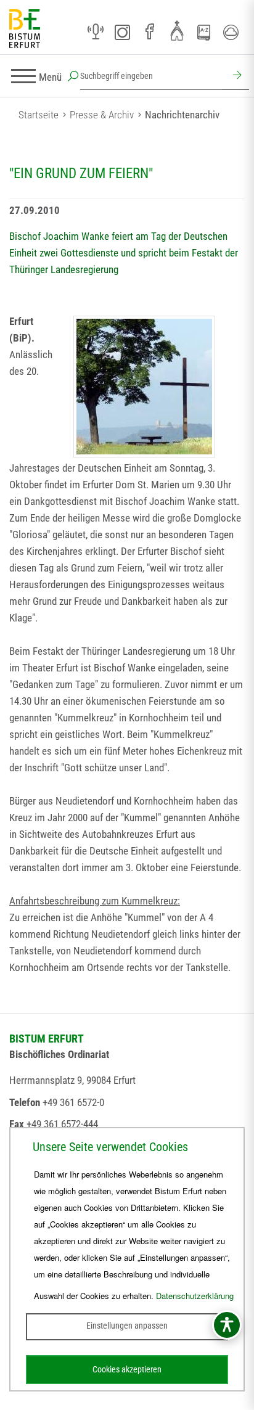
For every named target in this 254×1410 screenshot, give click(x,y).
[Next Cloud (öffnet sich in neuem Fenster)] (231, 32)
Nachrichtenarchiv (182, 115)
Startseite (38, 115)
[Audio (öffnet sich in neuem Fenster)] (95, 32)
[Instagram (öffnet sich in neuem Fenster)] (122, 32)
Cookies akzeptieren (127, 1369)
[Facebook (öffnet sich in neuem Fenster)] (149, 32)
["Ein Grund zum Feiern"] (144, 386)
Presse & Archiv (102, 115)
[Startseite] (24, 29)
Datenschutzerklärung (195, 1295)
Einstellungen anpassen (127, 1325)
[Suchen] (235, 76)
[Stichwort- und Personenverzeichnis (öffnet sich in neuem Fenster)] (204, 32)
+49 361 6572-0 (73, 1102)
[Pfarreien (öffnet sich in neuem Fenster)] (176, 30)
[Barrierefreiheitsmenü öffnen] (227, 1325)
